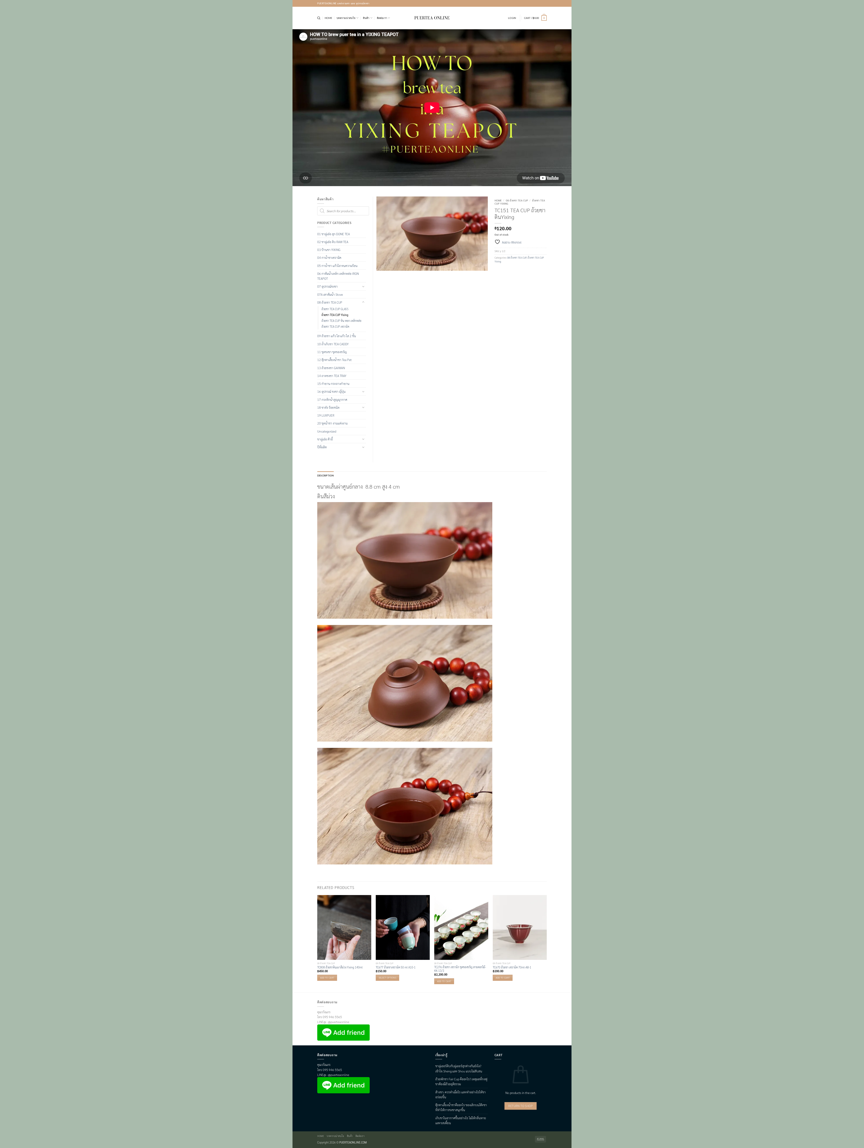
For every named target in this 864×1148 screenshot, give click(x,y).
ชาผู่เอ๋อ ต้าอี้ (325, 439)
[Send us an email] (543, 3)
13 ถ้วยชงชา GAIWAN (331, 368)
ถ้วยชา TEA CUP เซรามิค (335, 326)
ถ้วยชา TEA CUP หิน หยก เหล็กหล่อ (341, 321)
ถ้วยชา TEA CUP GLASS (335, 309)
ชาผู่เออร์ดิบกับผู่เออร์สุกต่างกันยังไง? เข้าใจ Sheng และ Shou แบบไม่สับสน (458, 1068)
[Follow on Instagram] (537, 3)
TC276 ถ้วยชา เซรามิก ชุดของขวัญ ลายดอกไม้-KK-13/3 (460, 968)
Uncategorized (326, 431)
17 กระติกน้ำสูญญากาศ (332, 399)
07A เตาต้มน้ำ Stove (330, 294)
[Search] (318, 18)
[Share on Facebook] (498, 270)
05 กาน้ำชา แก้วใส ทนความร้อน (337, 266)
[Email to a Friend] (512, 270)
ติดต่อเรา (382, 17)
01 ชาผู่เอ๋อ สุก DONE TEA (333, 234)
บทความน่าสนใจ (346, 17)
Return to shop (520, 1106)
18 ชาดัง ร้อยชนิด (328, 407)
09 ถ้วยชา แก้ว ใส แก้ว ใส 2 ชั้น (336, 336)
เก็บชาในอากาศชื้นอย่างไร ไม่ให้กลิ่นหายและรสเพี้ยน (460, 1120)
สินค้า (366, 17)
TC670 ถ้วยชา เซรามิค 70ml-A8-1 (512, 967)
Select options (387, 977)
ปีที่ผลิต (322, 447)
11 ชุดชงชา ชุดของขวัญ (332, 352)
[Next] (546, 943)
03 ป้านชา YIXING (328, 250)
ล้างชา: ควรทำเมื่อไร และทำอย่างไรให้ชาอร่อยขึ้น (460, 1094)
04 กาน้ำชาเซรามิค (329, 257)
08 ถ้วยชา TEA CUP (517, 200)
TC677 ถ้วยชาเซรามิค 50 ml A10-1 (396, 967)
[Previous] (317, 943)
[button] (512, 18)
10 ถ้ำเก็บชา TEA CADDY (333, 344)
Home (328, 17)
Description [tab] (325, 475)
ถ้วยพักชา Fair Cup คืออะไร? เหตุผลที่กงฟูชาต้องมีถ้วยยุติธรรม (461, 1081)
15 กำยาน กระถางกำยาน (333, 383)
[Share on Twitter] (505, 270)
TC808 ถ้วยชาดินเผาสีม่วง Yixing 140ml (340, 967)
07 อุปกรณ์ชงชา (327, 286)
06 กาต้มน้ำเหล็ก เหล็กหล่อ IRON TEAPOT (338, 275)
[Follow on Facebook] (531, 3)
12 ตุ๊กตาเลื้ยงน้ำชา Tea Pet (334, 360)
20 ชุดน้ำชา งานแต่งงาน (332, 423)
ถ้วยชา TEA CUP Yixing (335, 315)
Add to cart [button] (327, 977)
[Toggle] (363, 286)
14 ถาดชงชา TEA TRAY (331, 376)
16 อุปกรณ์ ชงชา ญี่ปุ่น (331, 391)
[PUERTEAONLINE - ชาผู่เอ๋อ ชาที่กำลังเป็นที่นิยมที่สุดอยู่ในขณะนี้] (432, 18)
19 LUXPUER (325, 415)
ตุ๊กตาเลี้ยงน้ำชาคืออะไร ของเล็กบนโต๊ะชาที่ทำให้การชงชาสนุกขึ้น (461, 1107)
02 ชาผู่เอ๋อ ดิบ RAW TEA (332, 242)
